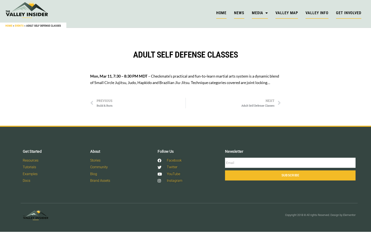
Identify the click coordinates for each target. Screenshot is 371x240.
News (239, 13)
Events (19, 25)
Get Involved (348, 13)
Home (8, 25)
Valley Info (317, 13)
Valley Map (286, 13)
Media (257, 13)
